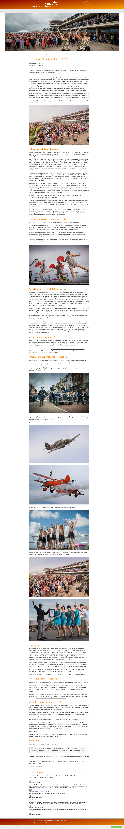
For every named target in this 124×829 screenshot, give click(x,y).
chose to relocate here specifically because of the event (51, 698)
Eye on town (34, 54)
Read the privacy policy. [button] (62, 826)
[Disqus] (59, 798)
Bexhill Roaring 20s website (53, 761)
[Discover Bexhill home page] (44, 7)
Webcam (51, 11)
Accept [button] (116, 826)
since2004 (86, 4)
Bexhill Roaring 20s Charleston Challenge (62, 552)
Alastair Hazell (54, 820)
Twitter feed (38, 763)
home (30, 54)
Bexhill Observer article (52, 736)
